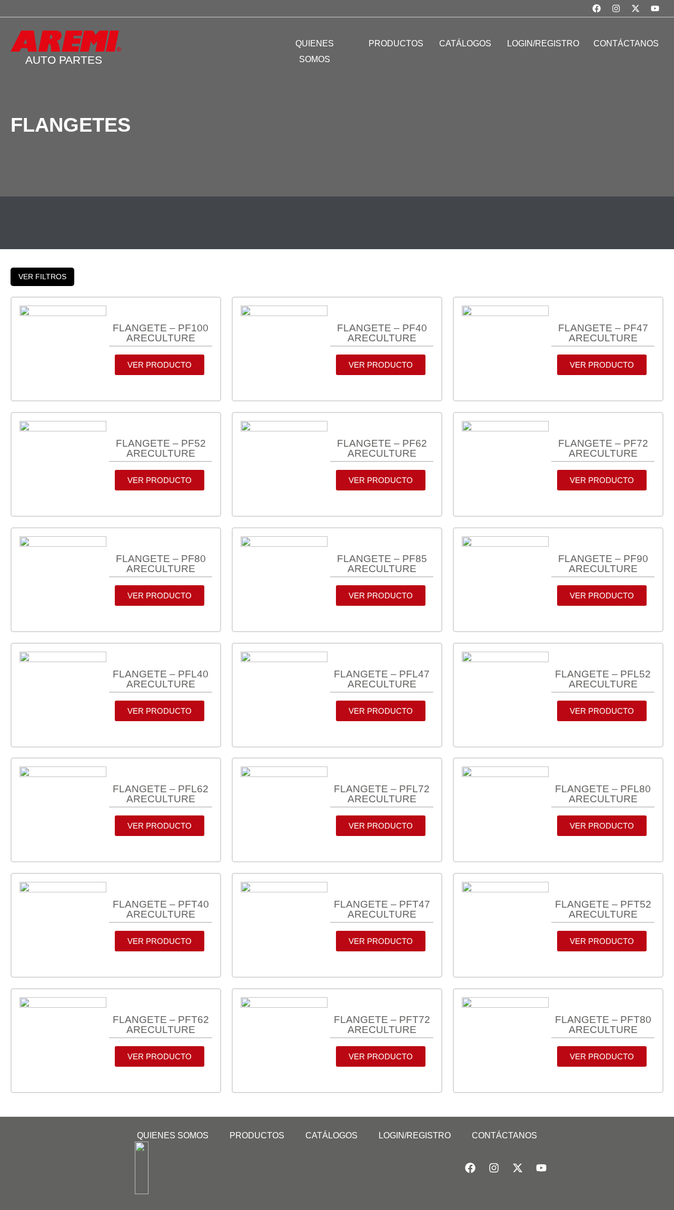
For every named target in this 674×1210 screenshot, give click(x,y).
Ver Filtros (42, 276)
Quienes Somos (173, 1135)
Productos (257, 1135)
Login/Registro (415, 1135)
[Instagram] (616, 8)
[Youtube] (655, 8)
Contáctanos (504, 1135)
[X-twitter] (635, 8)
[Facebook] (596, 8)
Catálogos (331, 1135)
